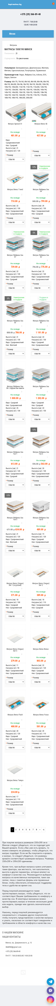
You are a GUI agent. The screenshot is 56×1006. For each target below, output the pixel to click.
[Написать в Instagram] (50, 999)
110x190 (22, 87)
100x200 (15, 87)
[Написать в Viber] (50, 990)
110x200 (36, 87)
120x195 (7, 89)
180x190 (7, 98)
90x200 (38, 84)
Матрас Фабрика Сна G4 (41, 190)
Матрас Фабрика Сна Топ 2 (41, 453)
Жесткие (45, 68)
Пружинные (41, 70)
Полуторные (30, 70)
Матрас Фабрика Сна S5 (41, 321)
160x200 (22, 95)
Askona (39, 75)
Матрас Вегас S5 (40, 124)
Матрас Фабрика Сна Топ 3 (15, 518)
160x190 (7, 95)
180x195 (15, 98)
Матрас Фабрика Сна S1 (15, 256)
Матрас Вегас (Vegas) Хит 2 (40, 584)
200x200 (29, 98)
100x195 (7, 87)
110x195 (29, 87)
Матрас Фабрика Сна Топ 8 (41, 518)
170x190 (29, 95)
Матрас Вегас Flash (15, 715)
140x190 (43, 89)
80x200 (13, 84)
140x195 (7, 92)
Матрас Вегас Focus (41, 715)
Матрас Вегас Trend (15, 189)
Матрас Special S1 (15, 124)
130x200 (36, 89)
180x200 (22, 98)
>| (43, 829)
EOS (44, 75)
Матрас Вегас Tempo (15, 780)
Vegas (21, 75)
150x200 (36, 92)
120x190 (43, 87)
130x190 (22, 89)
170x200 (43, 95)
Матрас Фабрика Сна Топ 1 (15, 453)
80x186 (39, 81)
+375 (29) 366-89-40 (30, 14)
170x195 (36, 95)
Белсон (13, 77)
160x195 (15, 95)
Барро (7, 77)
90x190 (26, 84)
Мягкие (7, 70)
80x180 (33, 81)
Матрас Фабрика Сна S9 (41, 387)
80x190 (46, 81)
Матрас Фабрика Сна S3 (15, 321)
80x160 (27, 81)
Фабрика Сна (30, 75)
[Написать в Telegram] (50, 981)
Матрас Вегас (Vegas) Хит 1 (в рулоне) (15, 584)
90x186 (19, 84)
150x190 (22, 92)
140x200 (15, 92)
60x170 (14, 81)
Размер (10, 155)
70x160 (21, 81)
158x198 (43, 92)
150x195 (29, 92)
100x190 (45, 84)
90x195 (32, 84)
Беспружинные (22, 68)
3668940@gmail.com (13, 947)
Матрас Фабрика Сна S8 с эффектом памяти (15, 387)
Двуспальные (35, 68)
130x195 (29, 89)
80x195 (7, 84)
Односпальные (17, 70)
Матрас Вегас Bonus (41, 649)
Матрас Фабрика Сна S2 (41, 256)
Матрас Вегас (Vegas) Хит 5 (15, 650)
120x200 (15, 89)
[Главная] (5, 45)
